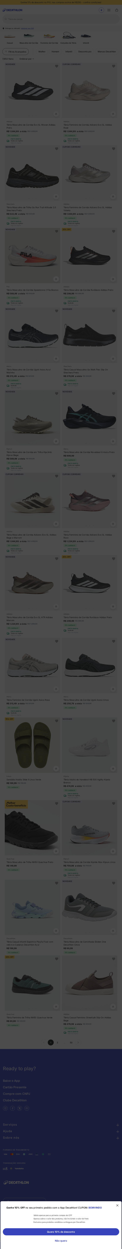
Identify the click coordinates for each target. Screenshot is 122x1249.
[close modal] (117, 1205)
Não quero (61, 1240)
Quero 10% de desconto (61, 1231)
